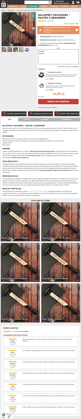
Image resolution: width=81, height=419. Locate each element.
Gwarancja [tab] (66, 120)
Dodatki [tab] (27, 120)
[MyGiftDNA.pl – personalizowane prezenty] (3, 4)
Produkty (44, 6)
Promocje (65, 6)
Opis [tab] (9, 120)
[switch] (9, 417)
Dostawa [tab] (44, 120)
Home (3, 10)
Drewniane (10, 10)
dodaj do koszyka (58, 101)
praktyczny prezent (34, 191)
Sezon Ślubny (33, 6)
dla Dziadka (43, 191)
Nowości (74, 6)
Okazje (23, 6)
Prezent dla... (13, 6)
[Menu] (12, 413)
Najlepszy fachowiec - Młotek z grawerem (30, 10)
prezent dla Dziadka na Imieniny (47, 107)
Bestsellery (54, 6)
